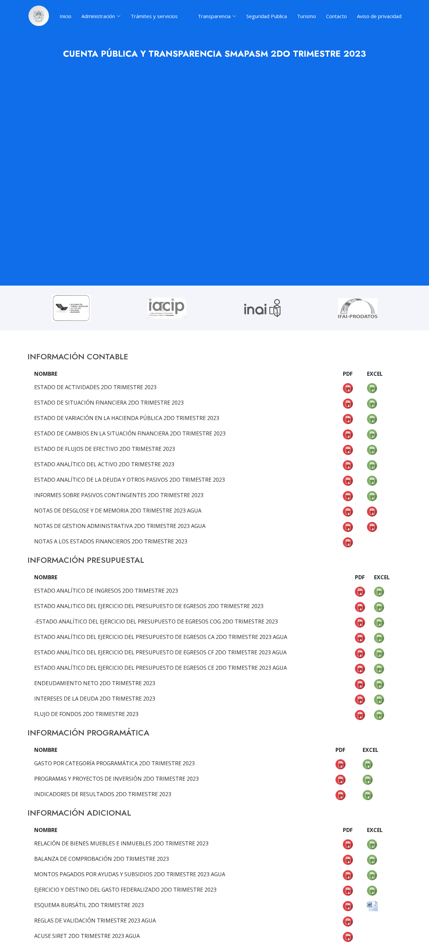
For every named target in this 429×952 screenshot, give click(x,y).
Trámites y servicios (154, 16)
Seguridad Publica (266, 16)
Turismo (306, 16)
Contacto (336, 16)
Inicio (65, 16)
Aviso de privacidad (379, 16)
